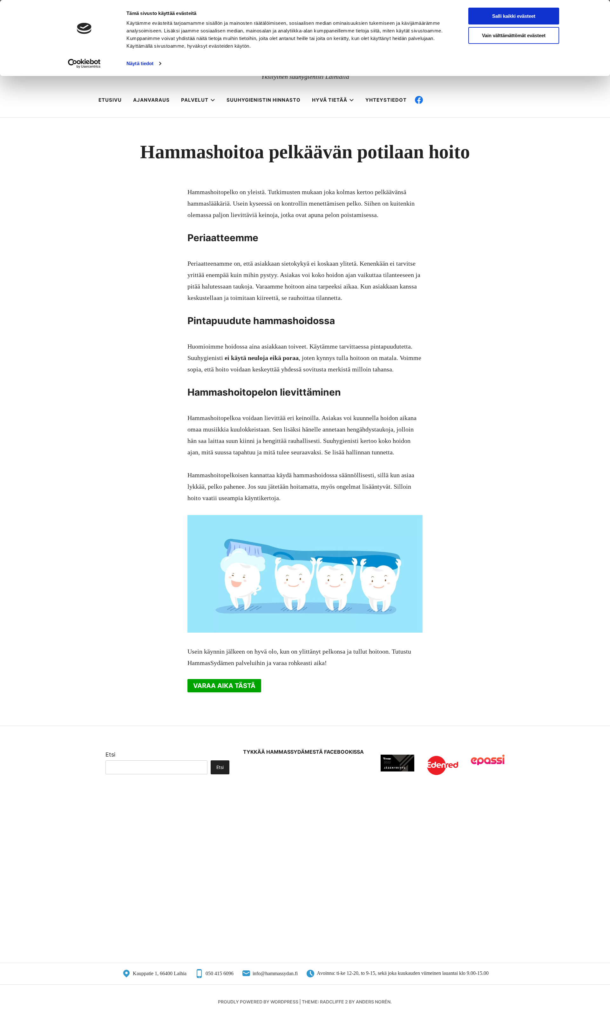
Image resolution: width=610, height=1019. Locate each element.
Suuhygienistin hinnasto (264, 100)
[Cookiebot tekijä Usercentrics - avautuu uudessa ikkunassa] (84, 63)
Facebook (438, 100)
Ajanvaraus (151, 100)
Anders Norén (373, 1001)
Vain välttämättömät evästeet (514, 35)
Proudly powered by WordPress (258, 1001)
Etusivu (110, 100)
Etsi (110, 754)
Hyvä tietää (329, 100)
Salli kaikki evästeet (513, 16)
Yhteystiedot (386, 100)
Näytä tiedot (139, 63)
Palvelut (194, 100)
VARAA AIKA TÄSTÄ (224, 686)
